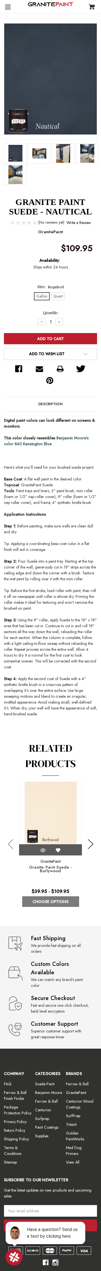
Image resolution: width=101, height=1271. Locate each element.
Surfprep (42, 1118)
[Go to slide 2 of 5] (90, 844)
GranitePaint (76, 1092)
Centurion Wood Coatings (79, 1104)
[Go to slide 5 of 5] (10, 844)
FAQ (8, 1084)
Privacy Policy (15, 1121)
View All (72, 1162)
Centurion (43, 1110)
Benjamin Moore (48, 1092)
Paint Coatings (46, 1127)
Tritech (71, 1124)
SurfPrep (73, 1116)
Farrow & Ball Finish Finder (15, 1095)
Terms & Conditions (12, 1150)
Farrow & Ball (46, 1101)
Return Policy (14, 1130)
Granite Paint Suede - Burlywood (50, 869)
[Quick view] (42, 850)
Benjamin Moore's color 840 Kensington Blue (46, 441)
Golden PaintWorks (75, 1136)
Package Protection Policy (17, 1110)
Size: (50, 286)
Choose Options (50, 901)
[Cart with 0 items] (92, 7)
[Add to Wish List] (58, 850)
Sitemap (10, 1162)
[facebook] (46, 1262)
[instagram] (55, 1262)
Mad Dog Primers (74, 1150)
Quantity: (50, 312)
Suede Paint (44, 1084)
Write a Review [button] (78, 222)
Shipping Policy (16, 1139)
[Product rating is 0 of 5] (24, 222)
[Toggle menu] (7, 7)
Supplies (41, 1136)
